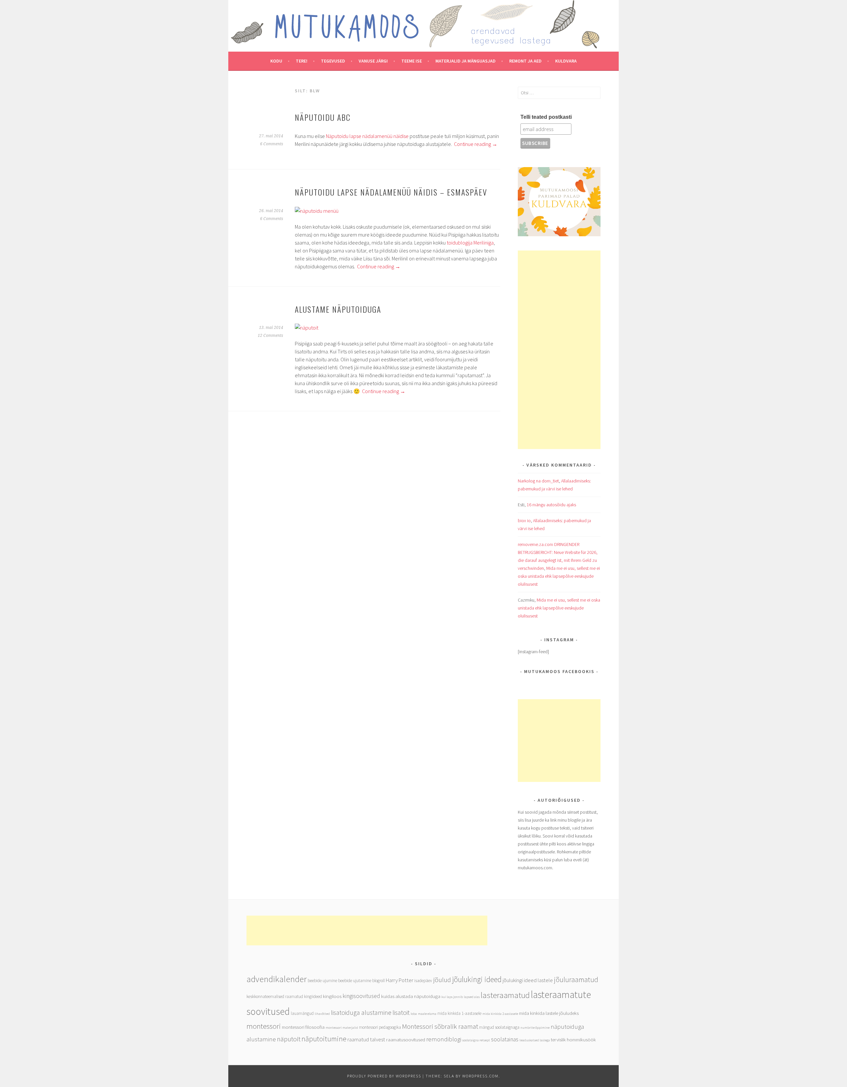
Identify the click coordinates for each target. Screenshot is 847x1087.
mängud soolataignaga (499, 1027)
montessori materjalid (342, 1027)
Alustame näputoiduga (338, 309)
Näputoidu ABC (323, 117)
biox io (524, 520)
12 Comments (270, 335)
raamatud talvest (366, 1039)
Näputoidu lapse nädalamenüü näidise (368, 136)
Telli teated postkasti (546, 117)
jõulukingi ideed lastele (528, 980)
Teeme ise (411, 61)
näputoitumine (323, 1038)
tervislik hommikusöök (573, 1039)
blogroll (378, 980)
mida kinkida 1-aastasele (459, 1013)
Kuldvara (566, 61)
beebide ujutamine (354, 980)
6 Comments (271, 144)
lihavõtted (322, 1014)
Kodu (276, 61)
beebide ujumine (322, 980)
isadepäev (423, 980)
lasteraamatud (505, 995)
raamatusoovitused (405, 1039)
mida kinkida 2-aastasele (500, 1014)
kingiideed (313, 996)
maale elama (427, 1014)
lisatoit (401, 1012)
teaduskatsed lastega (534, 1040)
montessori (263, 1026)
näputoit (288, 1038)
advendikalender (276, 979)
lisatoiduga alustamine (361, 1012)
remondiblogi (443, 1039)
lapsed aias (472, 997)
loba (414, 1014)
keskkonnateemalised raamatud (274, 996)
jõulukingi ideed (477, 979)
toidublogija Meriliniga (470, 242)
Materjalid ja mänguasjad (465, 61)
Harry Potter (399, 980)
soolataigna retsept (476, 1040)
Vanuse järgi (373, 61)
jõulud (442, 979)
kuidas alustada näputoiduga (410, 996)
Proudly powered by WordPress (384, 1075)
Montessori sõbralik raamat (440, 1026)
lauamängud (302, 1013)
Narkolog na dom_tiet (538, 481)
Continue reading (475, 144)
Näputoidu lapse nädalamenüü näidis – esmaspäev (391, 192)
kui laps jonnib (452, 997)
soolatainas (504, 1039)
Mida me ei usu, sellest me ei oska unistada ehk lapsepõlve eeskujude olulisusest (559, 576)
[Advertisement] (559, 349)
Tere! (301, 61)
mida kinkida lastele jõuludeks (549, 1013)
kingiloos (332, 996)
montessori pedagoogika (380, 1027)
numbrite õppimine (535, 1027)
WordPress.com (480, 1075)
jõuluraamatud (576, 979)
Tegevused (333, 61)
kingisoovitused (361, 996)
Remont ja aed (525, 61)
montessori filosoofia (303, 1027)
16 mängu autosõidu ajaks (551, 505)
